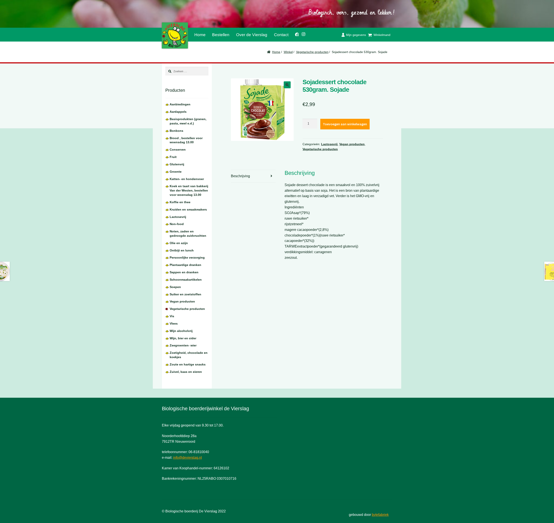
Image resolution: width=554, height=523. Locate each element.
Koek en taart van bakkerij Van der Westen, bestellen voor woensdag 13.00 (189, 190)
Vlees (174, 323)
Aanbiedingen (180, 104)
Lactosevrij (329, 144)
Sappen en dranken (184, 272)
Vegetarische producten (312, 52)
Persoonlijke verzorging (187, 257)
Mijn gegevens (356, 35)
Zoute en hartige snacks (188, 364)
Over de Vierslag (251, 34)
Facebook (295, 33)
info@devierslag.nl (187, 457)
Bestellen (220, 34)
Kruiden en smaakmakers (188, 209)
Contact (281, 34)
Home (200, 34)
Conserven (178, 149)
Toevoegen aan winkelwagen (345, 124)
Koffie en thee (180, 202)
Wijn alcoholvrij (181, 331)
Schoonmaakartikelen (186, 279)
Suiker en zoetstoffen (185, 294)
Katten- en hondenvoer (187, 179)
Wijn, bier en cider (183, 338)
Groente (176, 171)
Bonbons (176, 130)
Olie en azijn (179, 243)
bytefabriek (380, 515)
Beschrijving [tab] (240, 176)
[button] (287, 84)
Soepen (175, 287)
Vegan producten (352, 144)
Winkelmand (382, 35)
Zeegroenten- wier (183, 345)
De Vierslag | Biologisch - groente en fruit (175, 35)
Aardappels (178, 111)
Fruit (173, 157)
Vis (172, 316)
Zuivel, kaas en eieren (186, 371)
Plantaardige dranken (185, 265)
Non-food (177, 224)
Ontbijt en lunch (182, 250)
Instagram (302, 33)
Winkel (288, 52)
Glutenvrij (177, 164)
